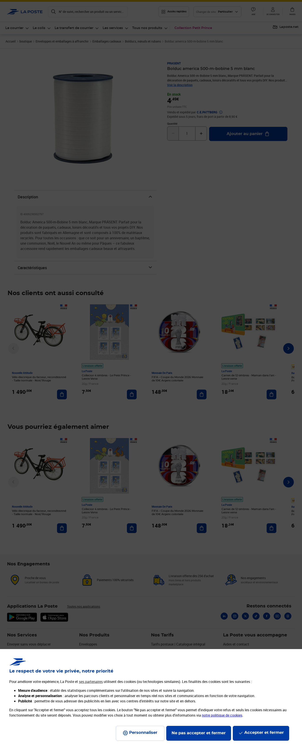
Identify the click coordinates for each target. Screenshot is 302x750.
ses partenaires (91, 681)
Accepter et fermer (264, 733)
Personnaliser (143, 733)
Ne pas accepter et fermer (199, 733)
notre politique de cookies (222, 715)
